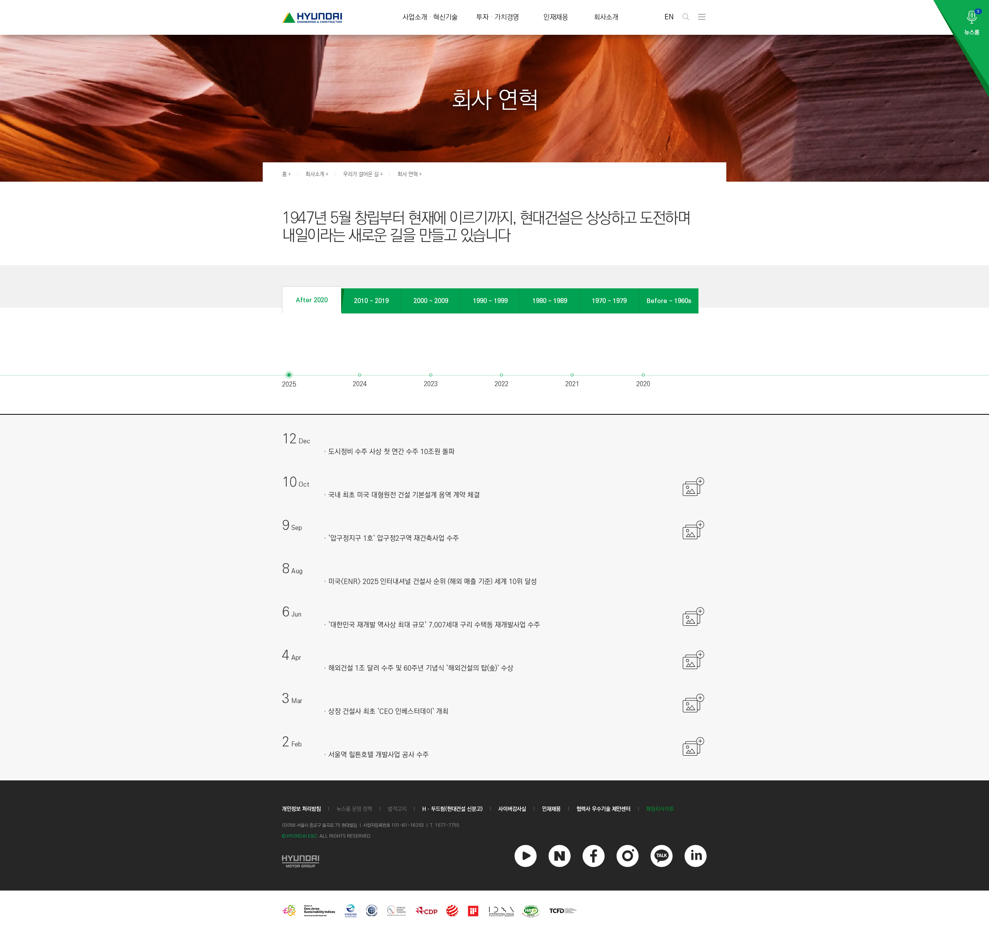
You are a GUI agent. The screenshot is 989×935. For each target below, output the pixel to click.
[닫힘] (694, 490)
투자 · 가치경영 (497, 17)
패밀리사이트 (660, 809)
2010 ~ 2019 (371, 301)
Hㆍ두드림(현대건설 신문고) (452, 809)
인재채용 (556, 17)
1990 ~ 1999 (490, 301)
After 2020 (312, 300)
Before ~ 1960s (669, 301)
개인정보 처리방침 (301, 809)
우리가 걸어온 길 (361, 174)
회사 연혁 (408, 174)
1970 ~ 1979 (609, 301)
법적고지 (397, 809)
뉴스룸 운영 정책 (354, 809)
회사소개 (606, 17)
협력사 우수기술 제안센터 (603, 809)
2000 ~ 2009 (430, 301)
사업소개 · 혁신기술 (430, 17)
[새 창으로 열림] (300, 860)
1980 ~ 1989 (549, 301)
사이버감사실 (512, 809)
